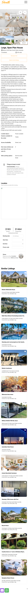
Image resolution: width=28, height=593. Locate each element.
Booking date (6, 236)
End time (5, 243)
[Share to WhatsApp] (7, 590)
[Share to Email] (2, 590)
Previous (2, 279)
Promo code (6, 247)
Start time (5, 240)
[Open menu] (25, 2)
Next (26, 279)
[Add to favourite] (24, 12)
